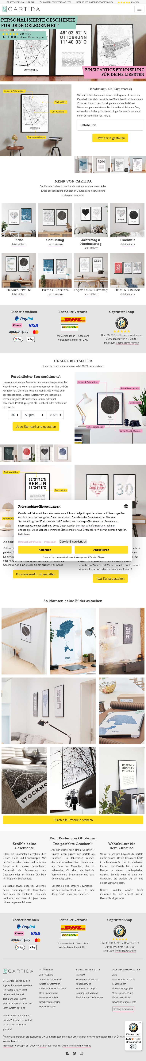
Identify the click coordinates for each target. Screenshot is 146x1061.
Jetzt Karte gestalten (110, 138)
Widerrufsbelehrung (122, 993)
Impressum (9, 1045)
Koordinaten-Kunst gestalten (35, 574)
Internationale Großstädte (52, 988)
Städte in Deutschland (50, 979)
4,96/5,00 (134, 2)
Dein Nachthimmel (48, 993)
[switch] (133, 1046)
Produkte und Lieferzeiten (89, 997)
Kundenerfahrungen (86, 988)
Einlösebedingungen (122, 988)
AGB (114, 975)
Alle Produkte (46, 975)
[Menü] (140, 1023)
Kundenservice (83, 983)
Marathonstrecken (48, 997)
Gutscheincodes (47, 1006)
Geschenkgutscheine (49, 1002)
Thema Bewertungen (127, 342)
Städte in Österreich (49, 983)
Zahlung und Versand (87, 993)
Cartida (42, 1045)
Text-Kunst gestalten (110, 578)
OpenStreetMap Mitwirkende (76, 1045)
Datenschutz (119, 979)
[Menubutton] (139, 9)
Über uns (80, 975)
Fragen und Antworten (87, 979)
